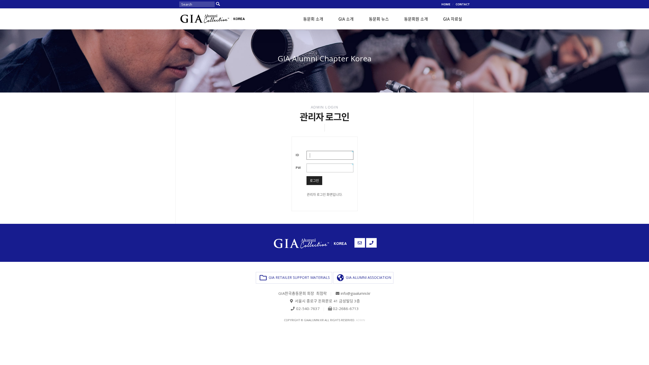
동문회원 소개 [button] (416, 19)
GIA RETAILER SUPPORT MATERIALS (298, 277)
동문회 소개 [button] (313, 19)
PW (298, 167)
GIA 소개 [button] (346, 19)
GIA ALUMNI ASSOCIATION (367, 277)
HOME (445, 4)
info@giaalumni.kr (356, 293)
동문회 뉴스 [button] (379, 19)
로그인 (314, 180)
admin (360, 320)
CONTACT (463, 4)
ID (297, 155)
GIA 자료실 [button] (452, 19)
